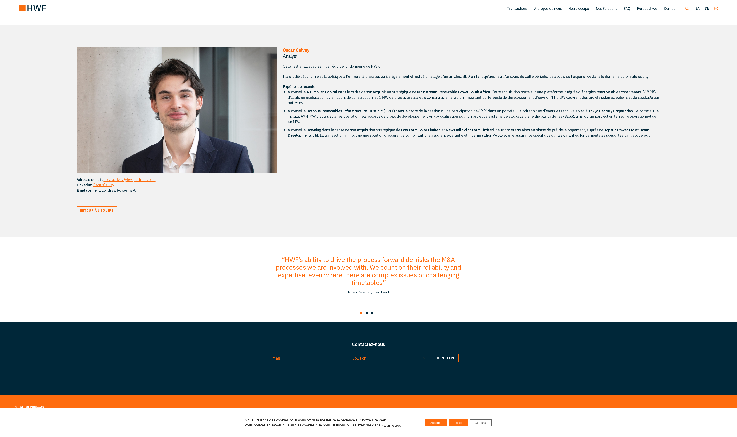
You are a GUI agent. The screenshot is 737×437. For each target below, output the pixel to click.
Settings (480, 423)
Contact (670, 8)
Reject (458, 423)
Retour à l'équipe (96, 210)
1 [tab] (361, 313)
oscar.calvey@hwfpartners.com (129, 179)
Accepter (436, 423)
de (707, 8)
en (698, 8)
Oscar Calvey (103, 184)
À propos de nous (548, 8)
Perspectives (647, 8)
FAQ (627, 8)
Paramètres (391, 425)
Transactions (517, 8)
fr (716, 8)
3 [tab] (372, 313)
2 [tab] (367, 313)
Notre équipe (578, 8)
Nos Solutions (606, 8)
